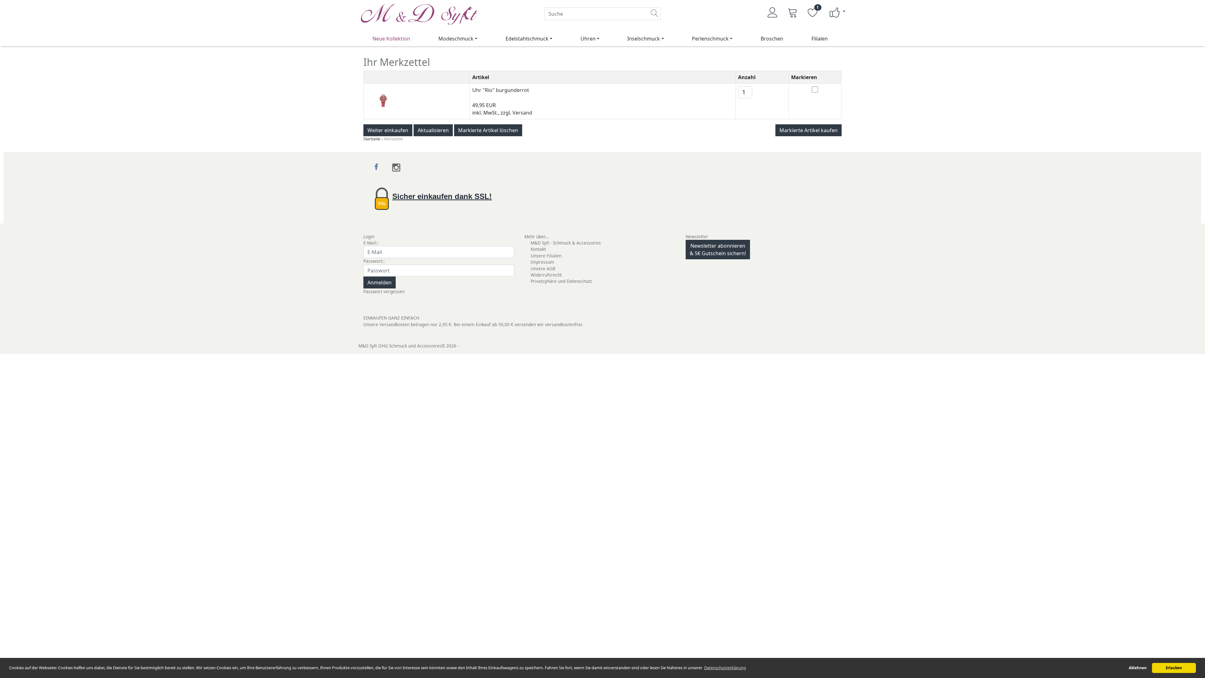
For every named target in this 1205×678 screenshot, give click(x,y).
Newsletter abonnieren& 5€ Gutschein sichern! (718, 249)
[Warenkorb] (793, 13)
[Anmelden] (773, 13)
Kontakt (538, 249)
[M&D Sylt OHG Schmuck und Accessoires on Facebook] (377, 168)
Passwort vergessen (383, 291)
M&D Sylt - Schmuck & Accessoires (566, 243)
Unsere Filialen (546, 256)
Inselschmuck (643, 38)
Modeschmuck (456, 38)
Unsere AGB (543, 269)
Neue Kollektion (391, 38)
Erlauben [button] (1174, 667)
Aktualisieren (433, 130)
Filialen (819, 38)
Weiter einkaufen (387, 130)
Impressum (542, 262)
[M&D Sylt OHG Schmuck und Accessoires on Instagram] (396, 168)
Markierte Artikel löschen (488, 130)
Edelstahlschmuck (527, 38)
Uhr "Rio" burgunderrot (500, 90)
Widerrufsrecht (546, 275)
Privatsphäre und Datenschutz (561, 281)
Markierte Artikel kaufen (808, 130)
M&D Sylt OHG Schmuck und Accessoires (400, 346)
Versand (522, 112)
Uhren (588, 38)
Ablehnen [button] (1138, 667)
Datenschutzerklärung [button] (725, 667)
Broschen (772, 38)
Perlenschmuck (710, 38)
